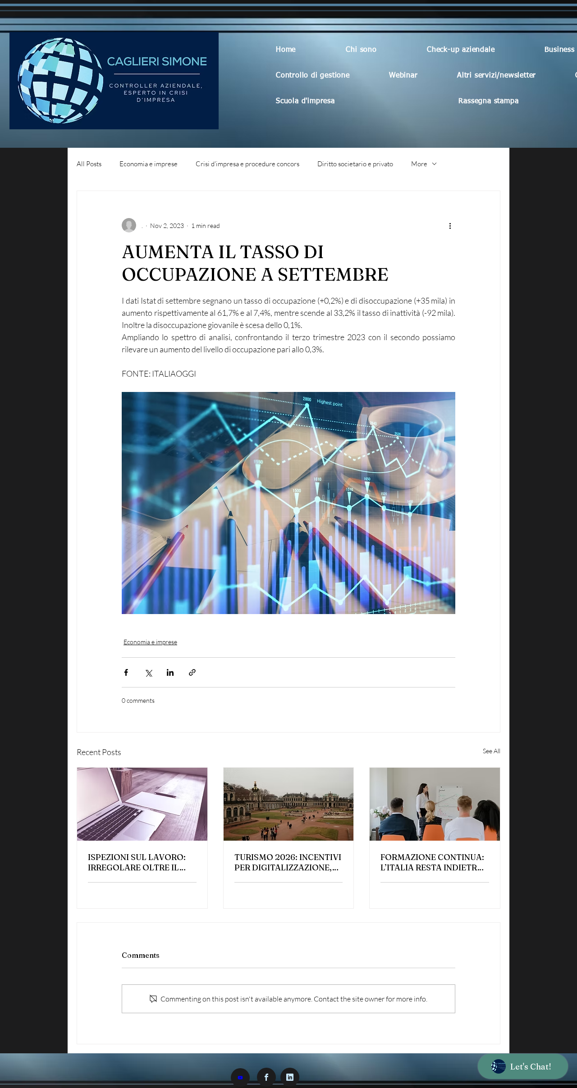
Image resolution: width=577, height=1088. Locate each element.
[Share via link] (192, 672)
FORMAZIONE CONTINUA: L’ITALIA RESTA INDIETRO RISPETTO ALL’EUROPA (432, 862)
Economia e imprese (148, 163)
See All (491, 751)
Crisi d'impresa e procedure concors (247, 163)
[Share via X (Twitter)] (148, 672)
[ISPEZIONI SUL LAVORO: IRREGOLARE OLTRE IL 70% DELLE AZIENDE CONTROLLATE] (142, 804)
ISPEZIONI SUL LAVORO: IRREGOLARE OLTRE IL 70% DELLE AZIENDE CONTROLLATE (137, 862)
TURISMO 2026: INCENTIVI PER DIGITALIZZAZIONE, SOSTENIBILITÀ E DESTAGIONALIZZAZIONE (287, 862)
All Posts (89, 163)
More (419, 163)
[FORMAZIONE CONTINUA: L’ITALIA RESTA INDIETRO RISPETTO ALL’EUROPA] (435, 804)
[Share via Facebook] (126, 672)
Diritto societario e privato (355, 163)
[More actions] (449, 225)
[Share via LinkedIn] (170, 672)
